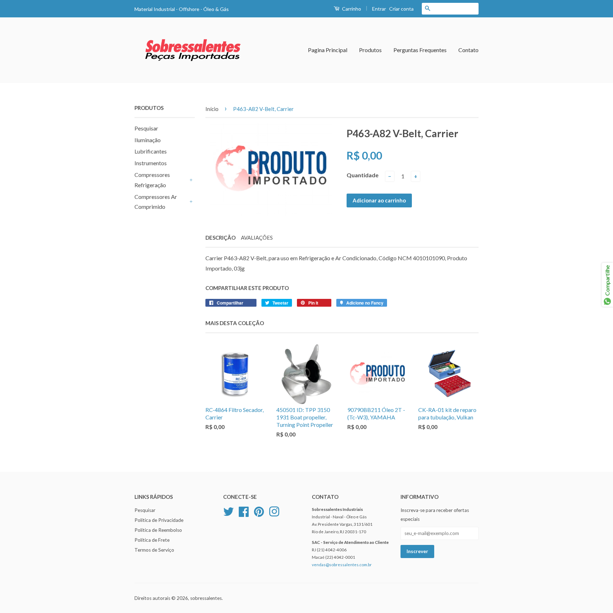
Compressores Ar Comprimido (155, 201)
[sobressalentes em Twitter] (228, 511)
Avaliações (257, 237)
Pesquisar (146, 128)
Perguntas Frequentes (420, 49)
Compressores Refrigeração (152, 179)
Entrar (379, 9)
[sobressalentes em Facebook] (243, 511)
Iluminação (147, 139)
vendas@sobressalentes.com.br (342, 564)
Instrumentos (150, 163)
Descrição (220, 237)
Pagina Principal (327, 49)
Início (212, 109)
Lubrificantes (150, 151)
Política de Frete (152, 540)
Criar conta (401, 9)
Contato (468, 49)
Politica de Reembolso (158, 530)
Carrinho (351, 9)
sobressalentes (206, 598)
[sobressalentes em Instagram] (274, 511)
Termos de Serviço (154, 550)
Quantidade (363, 175)
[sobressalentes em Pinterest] (259, 511)
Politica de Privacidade (158, 520)
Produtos (370, 49)
